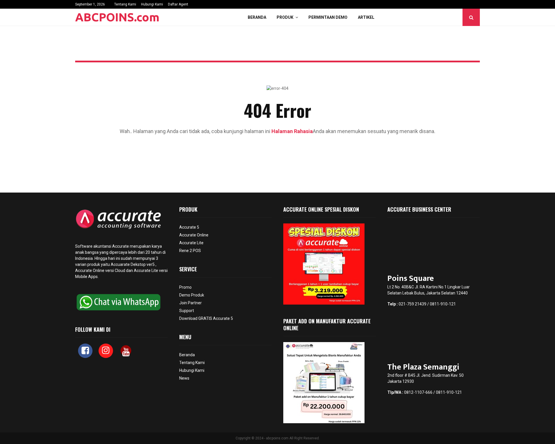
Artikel (366, 17)
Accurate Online (89, 270)
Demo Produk (191, 295)
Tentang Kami (125, 4)
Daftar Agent (178, 4)
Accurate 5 (189, 227)
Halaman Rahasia (292, 131)
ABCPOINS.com (117, 17)
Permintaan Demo (327, 17)
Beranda (257, 17)
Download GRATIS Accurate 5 (206, 318)
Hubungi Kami (152, 4)
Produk (285, 17)
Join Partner (190, 303)
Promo (185, 287)
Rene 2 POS (190, 250)
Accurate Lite (191, 242)
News (184, 378)
